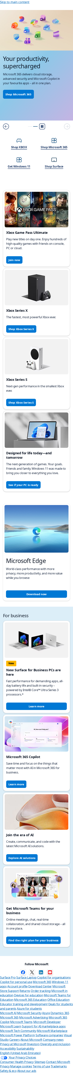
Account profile (17, 986)
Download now (36, 594)
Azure (46, 1013)
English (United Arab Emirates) (20, 1053)
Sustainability (25, 1049)
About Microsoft (31, 1040)
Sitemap (39, 1062)
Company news (53, 1040)
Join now (14, 260)
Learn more (36, 706)
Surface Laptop (26, 977)
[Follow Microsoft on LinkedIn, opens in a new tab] (41, 972)
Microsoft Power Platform (17, 1035)
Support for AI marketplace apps (44, 1026)
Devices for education (28, 995)
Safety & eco (8, 1071)
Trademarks (59, 1066)
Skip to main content (14, 2)
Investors (33, 1044)
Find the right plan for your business (33, 940)
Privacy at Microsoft (13, 1044)
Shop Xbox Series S (21, 402)
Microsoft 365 (42, 982)
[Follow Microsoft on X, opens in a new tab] (32, 972)
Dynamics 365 (60, 1013)
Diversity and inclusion (55, 1044)
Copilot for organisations (54, 977)
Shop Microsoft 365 (18, 94)
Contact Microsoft (58, 1062)
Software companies (49, 1035)
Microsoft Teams (21, 1022)
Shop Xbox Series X (21, 329)
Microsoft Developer (47, 1022)
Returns (24, 991)
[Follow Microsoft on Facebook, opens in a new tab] (23, 972)
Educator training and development (24, 1004)
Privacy (5, 1066)
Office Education (58, 1000)
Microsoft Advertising (33, 1017)
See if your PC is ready (23, 485)
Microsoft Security (29, 1013)
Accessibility (8, 1049)
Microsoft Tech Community (18, 1031)
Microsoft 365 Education (30, 1000)
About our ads (26, 1071)
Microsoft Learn (10, 1026)
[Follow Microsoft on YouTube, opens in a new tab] (50, 972)
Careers (14, 1040)
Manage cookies (21, 1066)
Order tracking (41, 991)
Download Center (40, 986)
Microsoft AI (8, 1013)
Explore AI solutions (21, 858)
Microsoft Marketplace (52, 1031)
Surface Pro (8, 977)
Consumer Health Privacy (17, 1062)
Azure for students (29, 1009)
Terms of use (41, 1066)
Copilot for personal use (16, 982)
